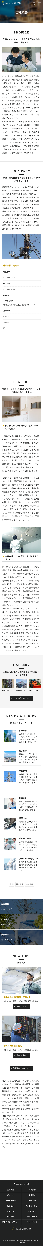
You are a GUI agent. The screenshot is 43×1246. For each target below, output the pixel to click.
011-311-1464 (9, 277)
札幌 (12, 884)
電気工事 (19, 884)
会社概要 (29, 884)
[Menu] (39, 3)
